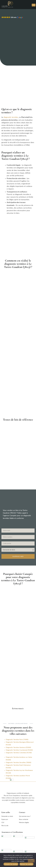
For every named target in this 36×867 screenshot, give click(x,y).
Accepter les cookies (10, 864)
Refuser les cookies (26, 864)
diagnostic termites (11, 117)
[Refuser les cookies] (31, 860)
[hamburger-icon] (34, 5)
